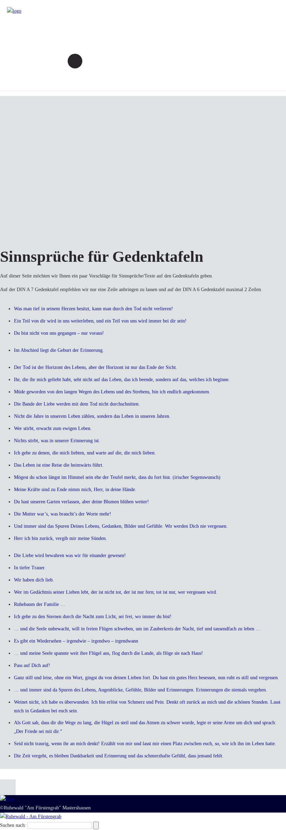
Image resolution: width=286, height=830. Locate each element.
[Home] (14, 11)
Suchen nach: (13, 825)
